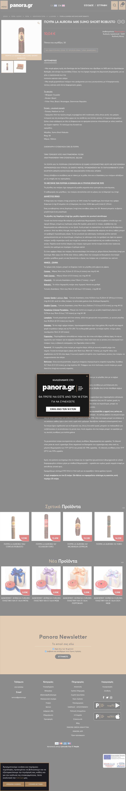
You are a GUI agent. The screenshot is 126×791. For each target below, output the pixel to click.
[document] (24, 784)
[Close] (87, 376)
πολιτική (20, 778)
